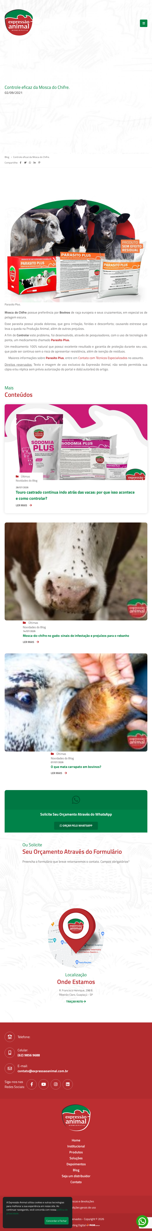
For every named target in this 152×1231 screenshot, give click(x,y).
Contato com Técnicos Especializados (102, 357)
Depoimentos (76, 1164)
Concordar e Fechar (56, 1221)
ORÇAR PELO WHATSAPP (77, 825)
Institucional (76, 1146)
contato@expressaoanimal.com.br (43, 1070)
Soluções (76, 1158)
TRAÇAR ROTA (74, 1001)
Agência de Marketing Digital (69, 1225)
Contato (76, 1181)
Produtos (76, 1152)
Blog (7, 157)
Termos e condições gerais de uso (76, 1207)
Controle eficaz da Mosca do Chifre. (31, 157)
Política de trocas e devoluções (76, 1201)
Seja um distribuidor (76, 1175)
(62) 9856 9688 (29, 1055)
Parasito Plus (60, 340)
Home (76, 1140)
